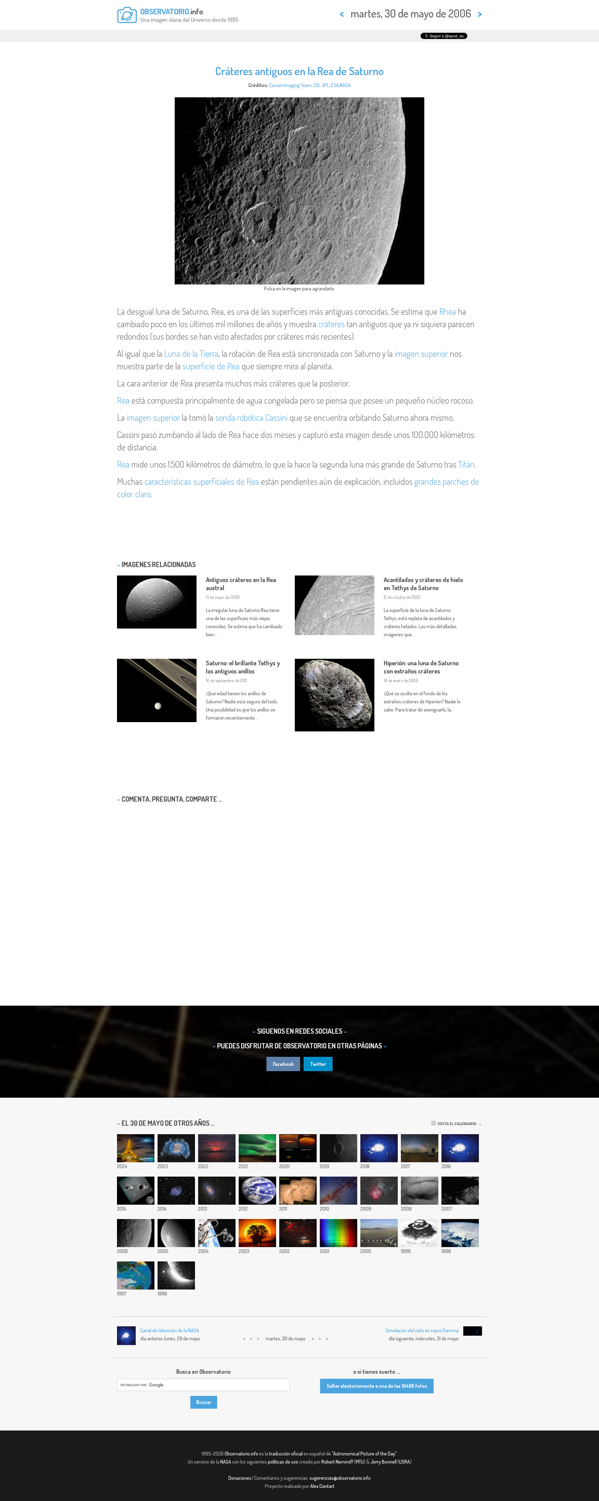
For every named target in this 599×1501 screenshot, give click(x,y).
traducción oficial (286, 1453)
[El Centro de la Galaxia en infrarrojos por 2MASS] (338, 1191)
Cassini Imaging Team (290, 85)
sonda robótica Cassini (251, 417)
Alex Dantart (322, 1486)
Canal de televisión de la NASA (169, 1330)
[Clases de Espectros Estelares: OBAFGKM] (338, 1233)
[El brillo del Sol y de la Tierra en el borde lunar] (176, 1275)
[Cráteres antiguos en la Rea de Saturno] (135, 1233)
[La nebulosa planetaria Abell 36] (176, 1191)
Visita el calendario (456, 1123)
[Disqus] (299, 888)
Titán (466, 464)
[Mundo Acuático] (460, 1233)
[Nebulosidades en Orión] (298, 1233)
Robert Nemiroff (337, 1462)
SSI (316, 85)
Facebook (283, 1064)
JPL (325, 85)
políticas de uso (283, 1462)
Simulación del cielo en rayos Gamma (422, 1330)
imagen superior (421, 353)
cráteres (331, 323)
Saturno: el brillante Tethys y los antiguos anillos (243, 667)
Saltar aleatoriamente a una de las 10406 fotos (377, 1386)
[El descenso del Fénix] (419, 1191)
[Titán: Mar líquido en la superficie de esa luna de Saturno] (460, 1191)
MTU (360, 1462)
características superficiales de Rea (201, 481)
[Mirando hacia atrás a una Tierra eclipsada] (257, 1191)
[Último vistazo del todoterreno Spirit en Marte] (298, 1191)
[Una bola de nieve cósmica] (135, 1275)
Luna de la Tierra (191, 353)
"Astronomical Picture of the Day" (364, 1453)
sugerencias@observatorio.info (340, 1478)
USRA (404, 1462)
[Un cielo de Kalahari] (419, 1148)
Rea (123, 400)
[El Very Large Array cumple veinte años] (379, 1233)
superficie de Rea (211, 366)
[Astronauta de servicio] (217, 1233)
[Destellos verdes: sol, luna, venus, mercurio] (298, 1148)
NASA (345, 85)
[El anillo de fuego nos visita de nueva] (257, 1233)
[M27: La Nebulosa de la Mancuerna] (176, 1148)
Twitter (318, 1064)
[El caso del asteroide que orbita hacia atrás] (379, 1148)
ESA (335, 85)
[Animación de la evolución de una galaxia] (460, 1148)
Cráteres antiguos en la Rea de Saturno (299, 71)
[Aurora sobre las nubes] (257, 1148)
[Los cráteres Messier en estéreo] (135, 1191)
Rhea (447, 311)
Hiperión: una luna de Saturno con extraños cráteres (421, 667)
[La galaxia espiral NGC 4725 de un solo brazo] (217, 1191)
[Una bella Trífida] (379, 1191)
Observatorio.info (241, 1453)
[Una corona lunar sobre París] (135, 1148)
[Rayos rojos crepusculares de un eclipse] (217, 1148)
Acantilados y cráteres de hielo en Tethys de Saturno (423, 584)
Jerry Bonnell (383, 1462)
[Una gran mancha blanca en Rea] (176, 1233)
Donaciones (239, 1478)
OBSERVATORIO (164, 11)
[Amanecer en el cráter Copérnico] (338, 1148)
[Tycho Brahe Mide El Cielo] (419, 1233)
